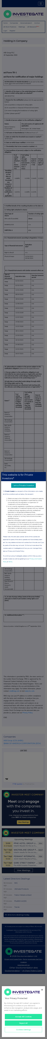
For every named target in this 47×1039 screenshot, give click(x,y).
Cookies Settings (23, 1030)
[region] (23, 1011)
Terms (10, 562)
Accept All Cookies (23, 1017)
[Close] (42, 989)
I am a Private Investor (23, 485)
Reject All (23, 1023)
